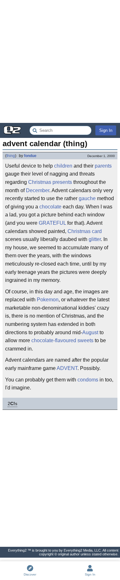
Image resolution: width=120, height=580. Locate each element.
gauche (87, 198)
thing (10, 156)
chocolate (50, 206)
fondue (30, 156)
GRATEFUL (52, 223)
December (37, 190)
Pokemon (48, 299)
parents (103, 166)
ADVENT (67, 368)
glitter (95, 239)
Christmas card (85, 231)
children (63, 166)
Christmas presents (50, 182)
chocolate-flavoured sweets (62, 340)
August (90, 332)
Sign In (105, 130)
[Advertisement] (60, 61)
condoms (87, 379)
